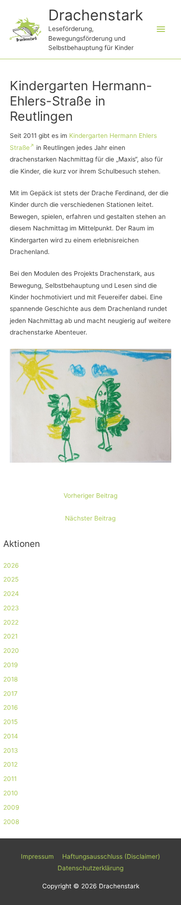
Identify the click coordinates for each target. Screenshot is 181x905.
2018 (10, 679)
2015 (10, 721)
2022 (11, 622)
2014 (10, 736)
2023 (11, 608)
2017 (10, 693)
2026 (11, 565)
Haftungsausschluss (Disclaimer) (111, 856)
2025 (11, 579)
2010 (10, 793)
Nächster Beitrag (90, 518)
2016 (10, 707)
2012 (10, 764)
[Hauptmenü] (161, 29)
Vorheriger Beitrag (90, 495)
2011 (10, 778)
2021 (10, 636)
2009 (11, 807)
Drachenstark (95, 15)
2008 (11, 821)
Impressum (37, 856)
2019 (10, 665)
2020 (11, 650)
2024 (11, 593)
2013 (10, 750)
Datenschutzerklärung (90, 868)
